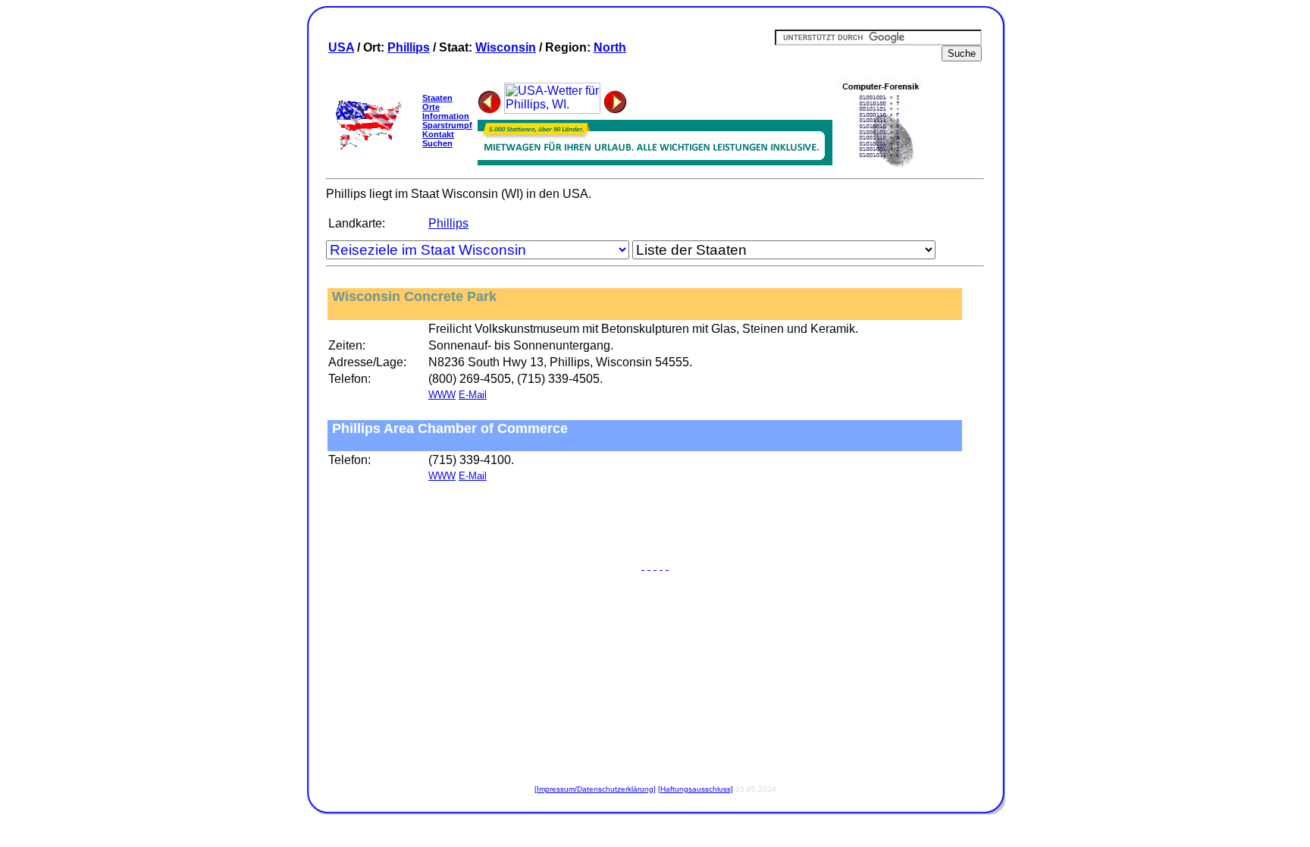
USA (341, 47)
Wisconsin (505, 47)
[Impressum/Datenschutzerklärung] (595, 789)
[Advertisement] (655, 524)
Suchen (437, 143)
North (610, 47)
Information (445, 116)
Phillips (408, 47)
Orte (431, 106)
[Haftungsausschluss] (695, 789)
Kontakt (438, 134)
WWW (442, 394)
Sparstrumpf (447, 125)
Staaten (437, 97)
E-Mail (473, 394)
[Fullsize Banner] (655, 161)
